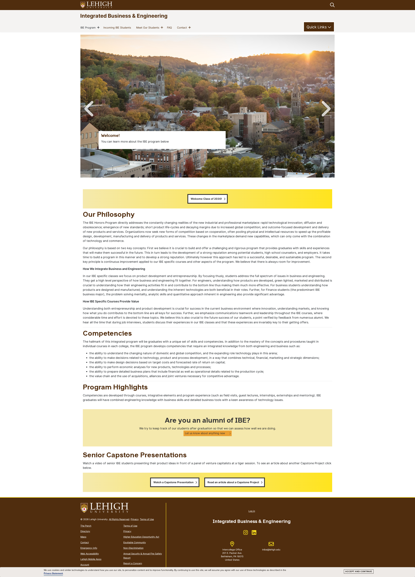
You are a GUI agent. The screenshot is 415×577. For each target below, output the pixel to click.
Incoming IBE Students (117, 27)
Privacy (135, 519)
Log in (252, 511)
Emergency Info (88, 547)
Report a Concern (132, 563)
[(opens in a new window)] (96, 5)
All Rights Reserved (119, 519)
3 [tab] (309, 173)
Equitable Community (134, 542)
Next (325, 108)
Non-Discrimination (133, 547)
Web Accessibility (89, 553)
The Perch (85, 525)
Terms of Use (147, 519)
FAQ (170, 27)
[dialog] (207, 572)
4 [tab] (316, 173)
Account (84, 564)
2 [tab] (303, 173)
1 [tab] (296, 173)
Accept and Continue (358, 571)
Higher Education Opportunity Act (141, 536)
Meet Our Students (148, 27)
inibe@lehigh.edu (271, 546)
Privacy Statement (53, 573)
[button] (332, 5)
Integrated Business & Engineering (123, 15)
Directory (85, 531)
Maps (83, 536)
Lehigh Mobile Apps (90, 559)
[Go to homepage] (121, 508)
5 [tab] (322, 173)
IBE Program (88, 27)
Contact (182, 27)
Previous (89, 108)
